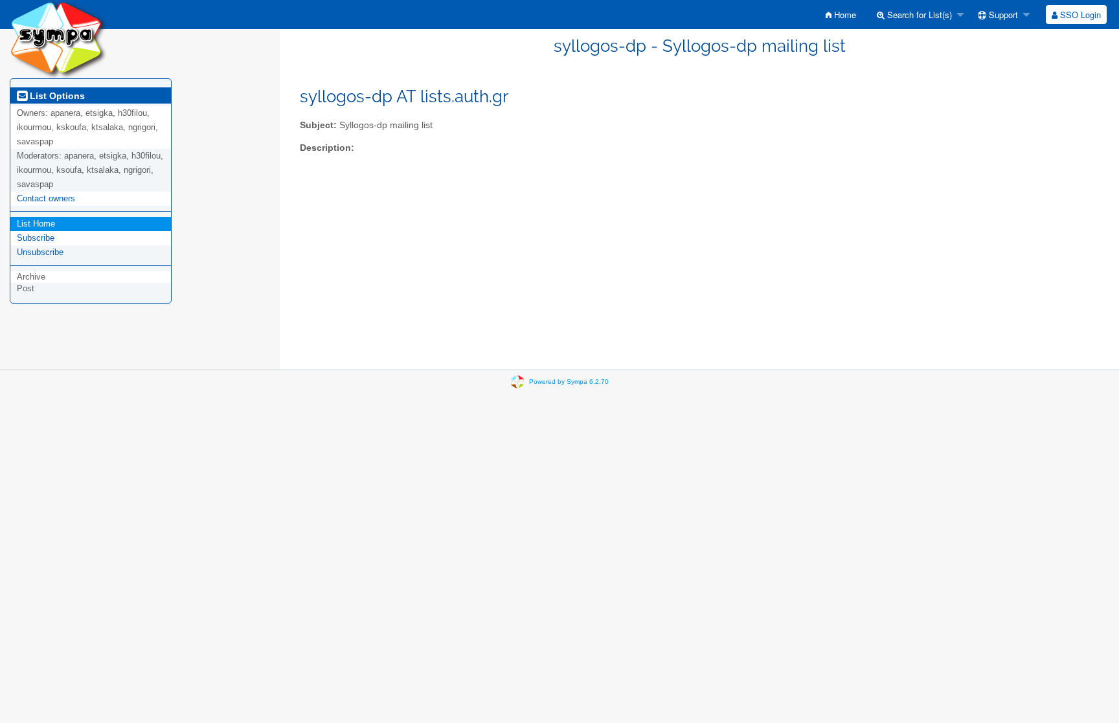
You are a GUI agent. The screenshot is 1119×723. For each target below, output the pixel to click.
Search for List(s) (918, 14)
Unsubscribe (40, 252)
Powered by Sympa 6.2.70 (569, 381)
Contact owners (46, 198)
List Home (36, 223)
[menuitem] (840, 14)
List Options (56, 96)
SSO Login (1079, 14)
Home (843, 14)
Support (1002, 14)
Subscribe (35, 238)
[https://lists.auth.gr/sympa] (58, 38)
